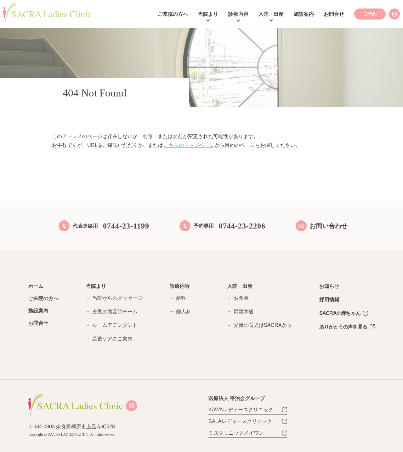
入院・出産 (271, 14)
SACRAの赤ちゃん (340, 313)
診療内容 (238, 14)
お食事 (241, 298)
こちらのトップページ (189, 145)
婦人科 (183, 311)
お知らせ (329, 286)
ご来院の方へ (173, 14)
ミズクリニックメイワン (236, 433)
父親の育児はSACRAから (263, 325)
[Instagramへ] (394, 14)
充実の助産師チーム (115, 311)
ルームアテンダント (115, 325)
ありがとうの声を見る (343, 326)
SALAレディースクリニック (240, 421)
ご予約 (370, 13)
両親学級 (244, 311)
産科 (181, 298)
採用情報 (329, 299)
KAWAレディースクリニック (240, 409)
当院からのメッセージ (117, 298)
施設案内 (304, 14)
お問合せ (334, 14)
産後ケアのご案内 (112, 338)
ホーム (35, 286)
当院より (208, 14)
